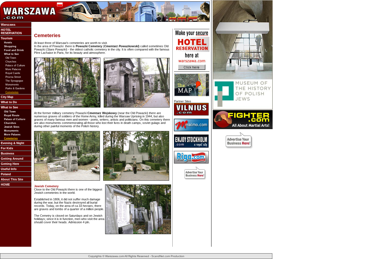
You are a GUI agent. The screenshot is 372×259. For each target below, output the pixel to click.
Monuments (12, 84)
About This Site (12, 179)
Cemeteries (12, 92)
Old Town (10, 57)
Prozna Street (13, 77)
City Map (7, 97)
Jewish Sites (11, 127)
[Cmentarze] (60, 5)
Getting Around (12, 158)
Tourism (7, 38)
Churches (10, 61)
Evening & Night (12, 143)
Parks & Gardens (15, 88)
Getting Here (10, 163)
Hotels (8, 42)
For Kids (7, 148)
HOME (5, 184)
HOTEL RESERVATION (11, 31)
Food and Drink (14, 50)
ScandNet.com (160, 256)
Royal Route (11, 115)
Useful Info (9, 169)
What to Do (9, 102)
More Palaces (13, 69)
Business (7, 153)
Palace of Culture (15, 65)
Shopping (10, 46)
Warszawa (8, 24)
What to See (11, 54)
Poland (6, 174)
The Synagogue (14, 80)
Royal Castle (12, 73)
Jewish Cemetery (46, 186)
